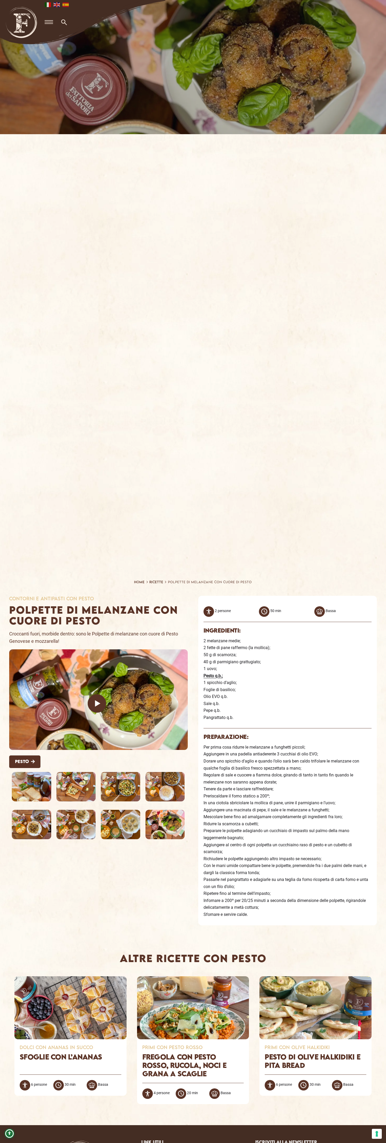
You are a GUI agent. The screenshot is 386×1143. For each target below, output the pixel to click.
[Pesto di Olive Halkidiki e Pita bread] (315, 979)
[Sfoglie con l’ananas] (70, 979)
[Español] (65, 4)
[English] (57, 4)
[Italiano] (48, 4)
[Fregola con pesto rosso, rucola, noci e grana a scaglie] (193, 979)
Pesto (22, 761)
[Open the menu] (48, 22)
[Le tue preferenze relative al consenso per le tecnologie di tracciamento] (377, 1134)
